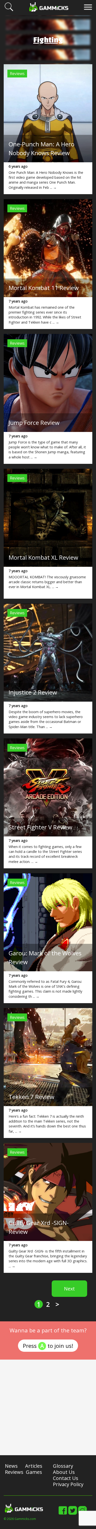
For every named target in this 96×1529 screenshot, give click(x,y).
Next (69, 1288)
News (11, 1466)
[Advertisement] (48, 1407)
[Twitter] (73, 1513)
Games (34, 1472)
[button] (9, 10)
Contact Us (65, 1478)
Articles (33, 1466)
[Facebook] (63, 1513)
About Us (64, 1472)
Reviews (17, 73)
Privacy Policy (68, 1484)
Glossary (63, 1466)
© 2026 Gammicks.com (20, 1519)
